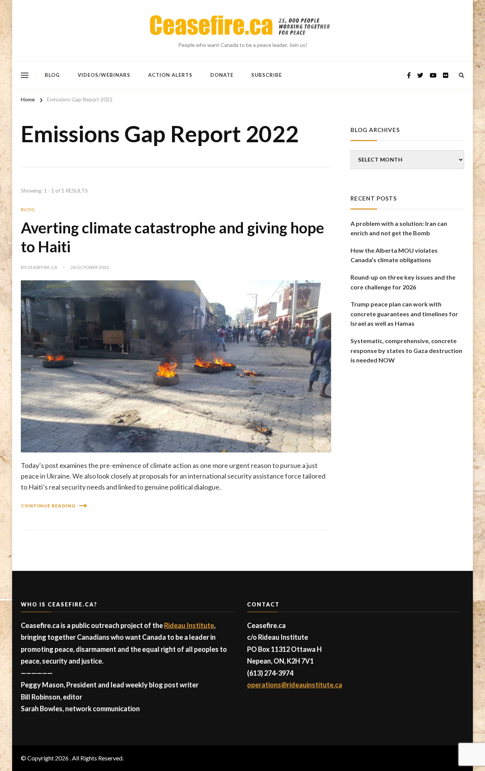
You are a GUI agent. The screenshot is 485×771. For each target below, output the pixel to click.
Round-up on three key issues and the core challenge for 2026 (402, 282)
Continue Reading (48, 505)
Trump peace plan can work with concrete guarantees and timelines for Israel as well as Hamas (404, 313)
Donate (221, 75)
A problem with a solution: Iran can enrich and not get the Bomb (398, 228)
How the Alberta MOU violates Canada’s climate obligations (394, 255)
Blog (52, 75)
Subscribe (266, 75)
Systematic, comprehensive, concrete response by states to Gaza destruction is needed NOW (406, 350)
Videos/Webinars (104, 75)
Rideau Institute (189, 625)
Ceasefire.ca (42, 267)
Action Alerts (170, 75)
